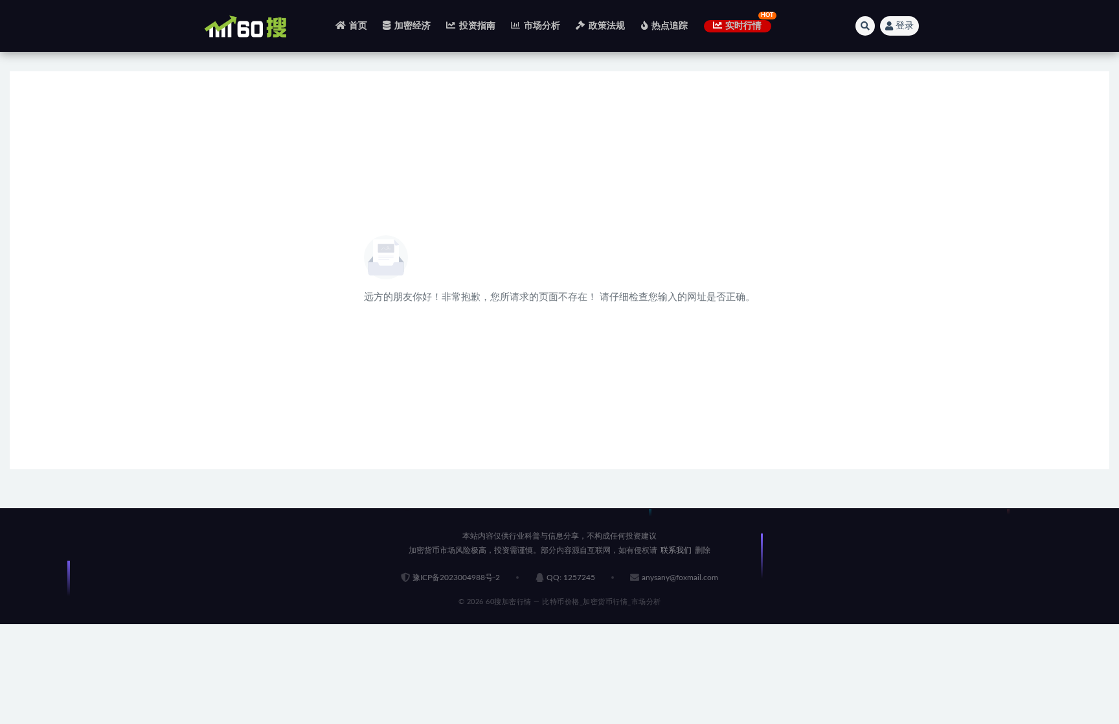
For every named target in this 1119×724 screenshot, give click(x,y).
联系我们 (676, 550)
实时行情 (743, 25)
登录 (905, 25)
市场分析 (542, 25)
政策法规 (607, 25)
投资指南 (477, 25)
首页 (358, 25)
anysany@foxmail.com (680, 577)
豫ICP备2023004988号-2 (456, 577)
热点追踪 (669, 25)
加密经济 (412, 25)
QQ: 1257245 (571, 577)
